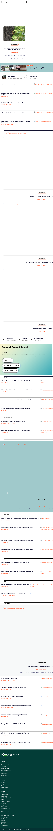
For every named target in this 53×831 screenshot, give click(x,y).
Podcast (30, 65)
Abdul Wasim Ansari (7, 124)
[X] (21, 754)
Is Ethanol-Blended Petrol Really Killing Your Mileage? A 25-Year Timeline (13, 381)
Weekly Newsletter (5, 784)
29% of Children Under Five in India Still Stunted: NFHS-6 (13, 593)
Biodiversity (14, 44)
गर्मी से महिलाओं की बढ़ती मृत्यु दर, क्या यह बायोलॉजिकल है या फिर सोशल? (13, 733)
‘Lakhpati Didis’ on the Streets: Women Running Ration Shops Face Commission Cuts (15, 122)
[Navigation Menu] (50, 2)
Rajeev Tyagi (4, 114)
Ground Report (5, 521)
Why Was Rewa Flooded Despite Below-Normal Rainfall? (13, 84)
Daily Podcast (4, 796)
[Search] (26, 2)
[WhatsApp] (14, 754)
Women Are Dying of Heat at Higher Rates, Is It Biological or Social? (11, 431)
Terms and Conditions (5, 776)
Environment (3, 803)
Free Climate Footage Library (7, 797)
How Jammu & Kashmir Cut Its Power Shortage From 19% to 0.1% (13, 563)
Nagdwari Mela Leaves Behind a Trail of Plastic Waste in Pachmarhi (15, 112)
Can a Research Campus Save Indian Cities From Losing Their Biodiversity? (14, 48)
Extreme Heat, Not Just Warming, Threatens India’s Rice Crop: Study (13, 399)
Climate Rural (4, 809)
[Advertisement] (26, 14)
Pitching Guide (4, 789)
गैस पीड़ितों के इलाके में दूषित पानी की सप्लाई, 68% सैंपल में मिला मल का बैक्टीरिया (13, 743)
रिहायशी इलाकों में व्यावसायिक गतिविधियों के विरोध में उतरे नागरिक (12, 724)
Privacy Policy (4, 773)
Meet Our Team (4, 763)
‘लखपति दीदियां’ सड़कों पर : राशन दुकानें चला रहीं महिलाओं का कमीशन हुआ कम (12, 706)
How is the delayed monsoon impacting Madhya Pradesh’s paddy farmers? (11, 528)
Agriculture (42, 499)
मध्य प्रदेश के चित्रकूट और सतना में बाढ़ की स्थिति (36, 68)
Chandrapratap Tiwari (8, 86)
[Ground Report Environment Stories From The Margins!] (5, 2)
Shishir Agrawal (6, 104)
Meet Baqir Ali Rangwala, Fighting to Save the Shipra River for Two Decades (15, 94)
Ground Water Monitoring (6, 827)
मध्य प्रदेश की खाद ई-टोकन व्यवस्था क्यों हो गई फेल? (42, 328)
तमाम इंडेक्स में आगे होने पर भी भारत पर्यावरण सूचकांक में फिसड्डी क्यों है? (12, 715)
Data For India (4, 818)
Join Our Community (5, 787)
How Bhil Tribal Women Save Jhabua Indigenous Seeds (13, 103)
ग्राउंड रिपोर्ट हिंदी (42, 663)
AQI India (3, 820)
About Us (3, 759)
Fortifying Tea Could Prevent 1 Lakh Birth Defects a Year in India (15, 584)
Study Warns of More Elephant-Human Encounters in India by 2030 (12, 409)
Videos (2, 799)
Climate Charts (4, 823)
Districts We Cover (5, 811)
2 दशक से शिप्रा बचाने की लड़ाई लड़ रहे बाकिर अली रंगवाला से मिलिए (12, 688)
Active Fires (3, 822)
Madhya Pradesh (4, 805)
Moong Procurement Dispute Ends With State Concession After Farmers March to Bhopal (11, 518)
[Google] (25, 754)
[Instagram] (16, 754)
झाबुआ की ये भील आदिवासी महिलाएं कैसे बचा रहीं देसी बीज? (12, 696)
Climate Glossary (4, 794)
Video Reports (42, 192)
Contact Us (3, 761)
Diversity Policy (4, 775)
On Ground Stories (5, 806)
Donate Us (3, 785)
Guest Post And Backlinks (6, 770)
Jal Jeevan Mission (5, 825)
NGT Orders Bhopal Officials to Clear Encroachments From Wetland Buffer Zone (12, 390)
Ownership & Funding (5, 764)
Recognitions (3, 766)
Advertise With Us (4, 771)
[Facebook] (23, 754)
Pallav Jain (42, 331)
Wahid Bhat (14, 53)
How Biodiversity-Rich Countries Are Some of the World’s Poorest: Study (11, 550)
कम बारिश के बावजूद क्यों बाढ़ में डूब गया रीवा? (9, 678)
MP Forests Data (4, 817)
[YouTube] (18, 754)
